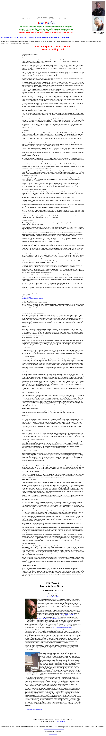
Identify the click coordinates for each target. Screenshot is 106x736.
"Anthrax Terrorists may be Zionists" (69, 614)
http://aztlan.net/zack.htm (53, 596)
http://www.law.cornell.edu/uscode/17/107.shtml (54, 729)
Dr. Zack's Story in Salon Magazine (33, 709)
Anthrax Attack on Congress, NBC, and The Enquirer (52, 37)
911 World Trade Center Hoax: (26, 37)
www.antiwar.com (26, 297)
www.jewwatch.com (60, 721)
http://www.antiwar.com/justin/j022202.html (32, 298)
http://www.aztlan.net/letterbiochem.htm (62, 627)
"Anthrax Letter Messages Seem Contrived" (48, 618)
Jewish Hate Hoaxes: (10, 37)
